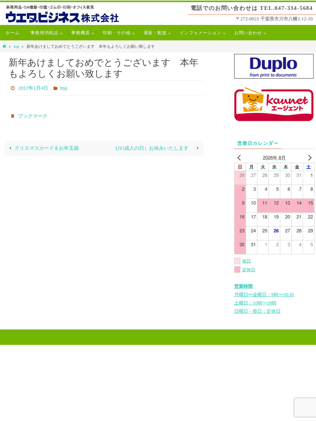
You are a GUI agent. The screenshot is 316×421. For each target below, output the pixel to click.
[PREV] (240, 157)
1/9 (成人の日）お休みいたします (154, 144)
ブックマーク (33, 113)
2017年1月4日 (33, 87)
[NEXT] (308, 157)
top (16, 46)
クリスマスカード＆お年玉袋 (46, 144)
